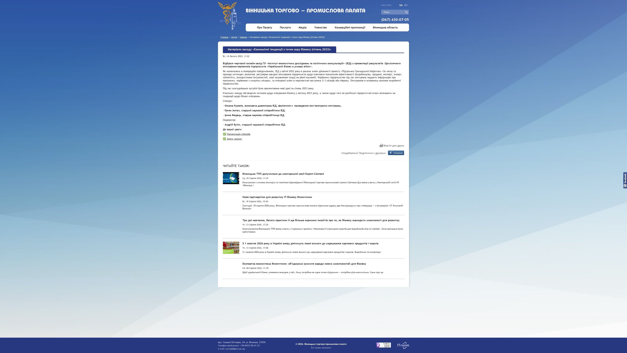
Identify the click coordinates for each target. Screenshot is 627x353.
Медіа (302, 27)
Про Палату (264, 27)
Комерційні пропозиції (350, 27)
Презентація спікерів (238, 134)
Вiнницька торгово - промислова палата (305, 11)
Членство (320, 27)
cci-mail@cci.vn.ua (235, 348)
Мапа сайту (386, 5)
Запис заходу (234, 138)
